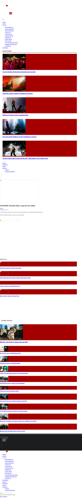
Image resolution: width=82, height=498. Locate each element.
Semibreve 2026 (8, 37)
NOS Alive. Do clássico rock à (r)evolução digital (15, 115)
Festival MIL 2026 (8, 34)
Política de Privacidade (10, 171)
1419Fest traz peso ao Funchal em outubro (9, 391)
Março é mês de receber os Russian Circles (9, 296)
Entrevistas (5, 164)
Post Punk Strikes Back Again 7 (11, 42)
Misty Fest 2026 (8, 41)
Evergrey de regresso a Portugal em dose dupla (10, 268)
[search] (12, 493)
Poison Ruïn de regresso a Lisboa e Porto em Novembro (12, 383)
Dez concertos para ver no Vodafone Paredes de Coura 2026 (13, 401)
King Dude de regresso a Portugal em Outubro (10, 363)
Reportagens (5, 47)
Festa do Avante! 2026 (9, 29)
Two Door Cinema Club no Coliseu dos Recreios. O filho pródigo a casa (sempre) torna (25, 158)
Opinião (4, 166)
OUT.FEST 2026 (8, 32)
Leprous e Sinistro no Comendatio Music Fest (10, 286)
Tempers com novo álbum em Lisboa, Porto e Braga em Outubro (14, 373)
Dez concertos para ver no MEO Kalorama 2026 (10, 353)
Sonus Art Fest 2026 (9, 35)
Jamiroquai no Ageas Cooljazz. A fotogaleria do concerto (18, 93)
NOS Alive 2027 (8, 46)
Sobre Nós (5, 168)
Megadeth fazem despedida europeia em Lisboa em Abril (12, 431)
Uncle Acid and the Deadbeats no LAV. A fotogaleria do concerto (19, 137)
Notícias (1, 208)
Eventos (4, 23)
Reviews (4, 163)
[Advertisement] (38, 248)
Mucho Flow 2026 (8, 39)
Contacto (7, 169)
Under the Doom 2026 (9, 30)
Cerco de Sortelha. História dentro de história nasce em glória (19, 72)
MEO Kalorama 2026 (9, 27)
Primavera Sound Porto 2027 (11, 44)
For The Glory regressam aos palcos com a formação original (13, 411)
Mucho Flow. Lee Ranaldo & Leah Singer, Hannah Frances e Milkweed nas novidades (18, 421)
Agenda (4, 22)
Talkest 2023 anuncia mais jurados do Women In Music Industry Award (15, 277)
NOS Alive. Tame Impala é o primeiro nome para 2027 (14, 342)
